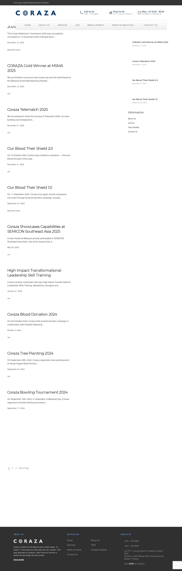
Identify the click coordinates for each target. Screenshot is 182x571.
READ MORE (19, 560)
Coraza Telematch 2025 (27, 109)
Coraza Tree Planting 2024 (30, 353)
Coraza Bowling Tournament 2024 (37, 392)
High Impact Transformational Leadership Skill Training (34, 272)
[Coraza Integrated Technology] (36, 13)
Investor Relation (122, 25)
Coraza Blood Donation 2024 (32, 314)
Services (62, 25)
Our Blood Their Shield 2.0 (30, 148)
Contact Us (150, 25)
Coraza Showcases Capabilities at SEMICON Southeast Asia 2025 (36, 229)
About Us (44, 25)
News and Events (13, 50)
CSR (77, 25)
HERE (131, 563)
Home (28, 25)
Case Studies (133, 127)
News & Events (95, 25)
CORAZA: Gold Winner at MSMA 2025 (35, 68)
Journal (131, 122)
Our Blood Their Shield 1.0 (29, 187)
